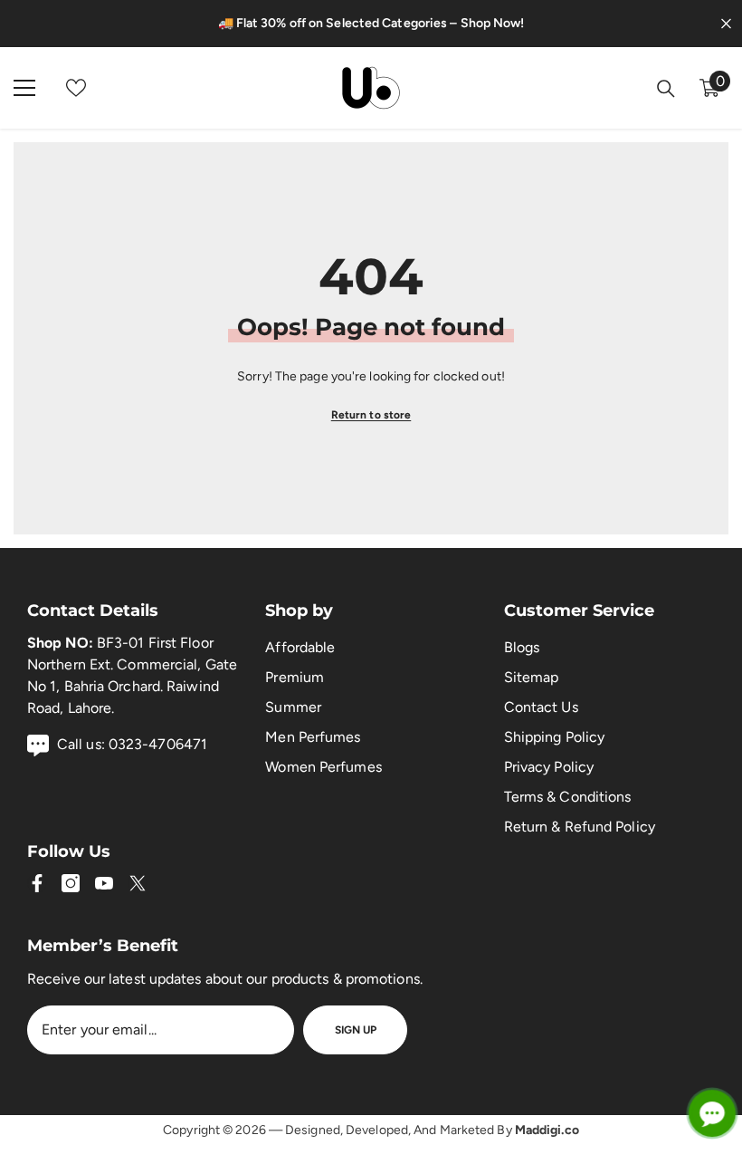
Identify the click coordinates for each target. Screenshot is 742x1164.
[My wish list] (76, 88)
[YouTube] (104, 883)
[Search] (666, 89)
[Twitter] (137, 883)
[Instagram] (71, 883)
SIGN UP (355, 1030)
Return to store (371, 415)
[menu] (24, 88)
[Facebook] (37, 883)
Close (726, 24)
